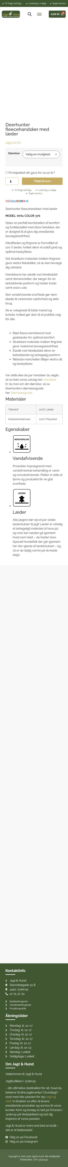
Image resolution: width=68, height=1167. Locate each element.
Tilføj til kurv (42, 181)
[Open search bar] (28, 14)
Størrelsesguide (21, 393)
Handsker (50, 379)
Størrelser (14, 153)
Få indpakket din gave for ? (31, 172)
